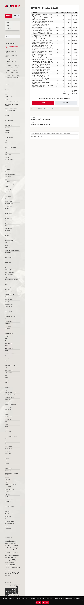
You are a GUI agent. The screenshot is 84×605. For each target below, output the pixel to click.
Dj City (6, 225)
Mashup (7, 382)
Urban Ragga (8, 516)
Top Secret (7, 494)
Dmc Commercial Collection (11, 279)
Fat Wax (7, 309)
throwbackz (10, 570)
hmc (18, 553)
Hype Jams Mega (9, 348)
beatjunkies (8, 543)
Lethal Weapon (8, 372)
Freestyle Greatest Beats (10, 316)
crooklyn (15, 548)
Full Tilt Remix (8, 321)
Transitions (7, 504)
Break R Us (7, 157)
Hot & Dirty (7, 341)
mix (15, 557)
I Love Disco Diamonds (10, 353)
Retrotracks (7, 479)
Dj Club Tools (8, 233)
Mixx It (6, 412)
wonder (7, 575)
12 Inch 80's (7, 87)
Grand (6, 331)
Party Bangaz (8, 431)
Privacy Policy (59, 133)
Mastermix (7, 387)
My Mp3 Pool (8, 419)
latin (15, 555)
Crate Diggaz (8, 196)
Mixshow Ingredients (10, 407)
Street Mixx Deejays (9, 489)
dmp (12, 550)
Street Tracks (8, 491)
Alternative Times (9, 113)
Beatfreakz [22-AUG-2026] (12, 72)
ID (5, 355)
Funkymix (7, 323)
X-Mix (6, 526)
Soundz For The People (10, 484)
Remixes (7, 477)
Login (8, 16)
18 (8, 593)
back (8, 541)
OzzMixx (7, 429)
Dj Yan (6, 265)
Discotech (7, 221)
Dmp (6, 282)
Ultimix (6, 509)
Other (6, 426)
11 (8, 591)
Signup (16, 16)
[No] (82, 601)
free (7, 552)
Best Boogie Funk (9, 137)
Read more (45, 602)
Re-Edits (7, 458)
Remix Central (8, 468)
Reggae (6, 466)
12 (10, 591)
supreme (17, 567)
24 (6, 595)
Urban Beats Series (9, 514)
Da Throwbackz (8, 206)
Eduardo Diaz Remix (10, 294)
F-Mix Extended (8, 306)
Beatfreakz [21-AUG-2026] (12, 68)
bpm (6, 152)
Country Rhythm (9, 189)
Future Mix (7, 328)
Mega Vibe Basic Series (10, 392)
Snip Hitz (7, 482)
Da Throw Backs (9, 203)
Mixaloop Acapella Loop (10, 404)
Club (6, 179)
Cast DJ (6, 164)
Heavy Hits (7, 336)
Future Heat (8, 326)
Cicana (6, 171)
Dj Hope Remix (8, 243)
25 (8, 595)
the (6, 570)
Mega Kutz (7, 390)
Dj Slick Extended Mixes (10, 260)
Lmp (6, 375)
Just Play (7, 358)
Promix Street (8, 451)
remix (13, 564)
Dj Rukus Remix (8, 257)
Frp (6, 319)
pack (17, 560)
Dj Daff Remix (8, 238)
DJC (6, 267)
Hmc (6, 338)
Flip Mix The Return (9, 314)
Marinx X (7, 377)
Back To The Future (9, 120)
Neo (6, 421)
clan (9, 545)
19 (10, 593)
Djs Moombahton (9, 274)
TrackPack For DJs (9, 499)
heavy (12, 552)
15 (16, 591)
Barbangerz (7, 123)
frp (10, 553)
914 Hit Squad (8, 97)
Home (7, 22)
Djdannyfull (8, 269)
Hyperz (6, 350)
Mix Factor (7, 402)
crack (6, 548)
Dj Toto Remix (8, 262)
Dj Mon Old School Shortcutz (12, 250)
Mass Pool (7, 385)
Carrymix (7, 162)
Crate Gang (7, 198)
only (13, 560)
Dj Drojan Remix (9, 240)
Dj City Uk (7, 230)
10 (6, 591)
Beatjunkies (7, 130)
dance (6, 550)
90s (5, 94)
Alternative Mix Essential (11, 108)
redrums (7, 565)
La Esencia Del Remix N (10, 363)
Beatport (7, 132)
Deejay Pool (46, 108)
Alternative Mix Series (10, 110)
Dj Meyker (7, 247)
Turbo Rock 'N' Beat (9, 506)
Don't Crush (7, 289)
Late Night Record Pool (10, 365)
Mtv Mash (7, 414)
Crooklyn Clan (8, 201)
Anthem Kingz (8, 115)
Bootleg (6, 149)
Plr (5, 441)
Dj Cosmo (7, 235)
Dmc (6, 277)
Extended (7, 301)
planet (9, 562)
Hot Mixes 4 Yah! (9, 343)
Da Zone (7, 208)
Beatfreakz (7, 127)
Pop (6, 443)
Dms (6, 284)
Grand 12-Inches (9, 333)
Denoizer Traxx (8, 218)
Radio (6, 456)
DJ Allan (7, 223)
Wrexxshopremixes (9, 523)
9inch (6, 99)
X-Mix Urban (8, 531)
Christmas (7, 169)
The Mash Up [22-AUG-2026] (12, 75)
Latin (6, 368)
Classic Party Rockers (10, 174)
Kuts (6, 360)
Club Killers (7, 181)
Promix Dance (8, 448)
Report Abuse (67, 133)
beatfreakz (13, 541)
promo (13, 562)
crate (9, 548)
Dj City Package (8, 228)
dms (14, 550)
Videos (6, 518)
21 (14, 593)
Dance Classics (8, 213)
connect (16, 545)
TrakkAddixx (8, 501)
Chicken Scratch (9, 167)
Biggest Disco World (9, 140)
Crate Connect (8, 194)
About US (37, 133)
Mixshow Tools (8, 409)
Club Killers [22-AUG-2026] (12, 65)
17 (6, 593)
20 (12, 593)
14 (14, 591)
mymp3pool (8, 560)
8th (6, 541)
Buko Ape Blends (9, 159)
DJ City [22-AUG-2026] (11, 59)
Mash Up (7, 380)
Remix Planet (8, 470)
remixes (8, 567)
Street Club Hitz (8, 487)
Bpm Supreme (8, 154)
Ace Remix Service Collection (11, 101)
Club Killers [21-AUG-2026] (13, 77)
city (6, 545)
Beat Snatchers (8, 125)
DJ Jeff (6, 245)
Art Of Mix (7, 118)
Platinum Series (8, 439)
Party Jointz (7, 434)
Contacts (8, 29)
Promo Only (8, 453)
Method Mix (7, 399)
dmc (9, 550)
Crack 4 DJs (7, 191)
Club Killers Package (9, 184)
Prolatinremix (8, 446)
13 (12, 591)
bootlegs (14, 543)
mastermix (10, 557)
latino (18, 555)
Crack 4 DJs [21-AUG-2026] (12, 70)
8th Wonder (7, 92)
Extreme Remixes (9, 304)
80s (5, 89)
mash (6, 557)
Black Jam (7, 145)
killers (11, 555)
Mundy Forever (8, 416)
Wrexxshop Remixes (9, 521)
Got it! (38, 602)
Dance (6, 211)
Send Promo (47, 133)
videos (15, 573)
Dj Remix (7, 255)
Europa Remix (8, 296)
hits (15, 553)
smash (12, 567)
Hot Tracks (7, 345)
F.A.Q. (7, 25)
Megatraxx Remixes (9, 397)
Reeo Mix (7, 463)
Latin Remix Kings (9, 370)
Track (6, 496)
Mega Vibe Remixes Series (11, 394)
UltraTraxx (7, 511)
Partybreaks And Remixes (11, 436)
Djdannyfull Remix (9, 272)
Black (6, 142)
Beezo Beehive (8, 135)
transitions (8, 573)
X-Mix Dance (8, 528)
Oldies (6, 424)
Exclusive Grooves (9, 299)
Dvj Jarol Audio (8, 292)
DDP (6, 216)
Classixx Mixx (8, 176)
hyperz (7, 555)
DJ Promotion (8, 252)
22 (16, 593)
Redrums (7, 461)
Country (7, 186)
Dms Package (8, 287)
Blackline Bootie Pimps (10, 147)
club (12, 545)
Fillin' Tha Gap (8, 311)
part (6, 562)
